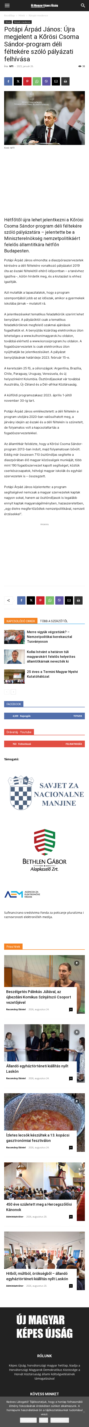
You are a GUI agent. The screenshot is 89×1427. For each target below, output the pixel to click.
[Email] (56, 81)
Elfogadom (28, 1420)
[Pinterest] (27, 81)
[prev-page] (6, 691)
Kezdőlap (9, 15)
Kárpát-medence (38, 15)
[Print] (65, 81)
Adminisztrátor (14, 1216)
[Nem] (84, 1412)
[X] (18, 81)
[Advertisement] (44, 181)
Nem (44, 1420)
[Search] (83, 5)
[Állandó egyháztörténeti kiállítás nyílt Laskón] (44, 1053)
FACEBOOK (14, 704)
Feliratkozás (74, 743)
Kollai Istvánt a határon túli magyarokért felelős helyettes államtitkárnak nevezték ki (51, 656)
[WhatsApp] (37, 81)
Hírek (22, 15)
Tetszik (77, 715)
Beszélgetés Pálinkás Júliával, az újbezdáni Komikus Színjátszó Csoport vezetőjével (38, 997)
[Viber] (46, 81)
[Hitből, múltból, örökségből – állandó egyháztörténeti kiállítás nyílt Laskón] (44, 1261)
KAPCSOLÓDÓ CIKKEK (21, 621)
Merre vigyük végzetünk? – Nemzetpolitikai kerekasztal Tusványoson (49, 637)
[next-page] (13, 691)
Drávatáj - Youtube (19, 732)
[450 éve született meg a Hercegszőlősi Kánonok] (44, 1191)
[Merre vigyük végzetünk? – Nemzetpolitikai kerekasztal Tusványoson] (14, 637)
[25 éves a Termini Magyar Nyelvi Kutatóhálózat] (14, 676)
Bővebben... (59, 1420)
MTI (11, 66)
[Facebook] (8, 81)
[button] (7, 5)
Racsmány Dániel (16, 1009)
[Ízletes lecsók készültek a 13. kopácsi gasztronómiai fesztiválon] (44, 1122)
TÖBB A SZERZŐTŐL (54, 621)
